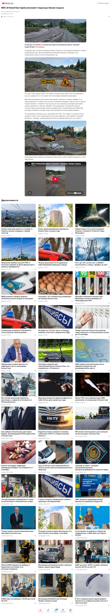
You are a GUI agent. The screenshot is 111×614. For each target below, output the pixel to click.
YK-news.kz (40, 47)
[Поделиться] (109, 17)
